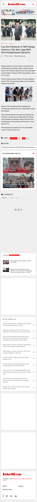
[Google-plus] (11, 496)
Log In (4, 480)
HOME (4, 486)
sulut (6, 43)
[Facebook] (2, 496)
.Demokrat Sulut (13, 255)
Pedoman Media (7, 489)
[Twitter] (7, 496)
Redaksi (20, 486)
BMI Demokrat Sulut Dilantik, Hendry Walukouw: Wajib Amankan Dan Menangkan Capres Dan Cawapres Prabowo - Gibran (21, 271)
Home (2, 43)
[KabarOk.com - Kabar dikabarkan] (16, 4)
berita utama (11, 43)
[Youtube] (16, 496)
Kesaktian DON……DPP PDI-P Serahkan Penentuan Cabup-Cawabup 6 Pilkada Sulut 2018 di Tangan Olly (17, 168)
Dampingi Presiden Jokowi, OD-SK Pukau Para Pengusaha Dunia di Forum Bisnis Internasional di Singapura (18, 184)
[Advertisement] (18, 296)
